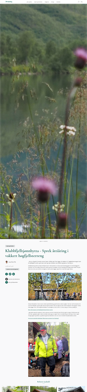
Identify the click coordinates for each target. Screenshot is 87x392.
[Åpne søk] (78, 2)
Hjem (41, 241)
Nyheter (46, 241)
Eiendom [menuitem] (58, 2)
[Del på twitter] (10, 274)
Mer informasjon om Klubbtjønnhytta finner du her (40, 310)
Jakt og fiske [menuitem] (29, 2)
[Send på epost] (13, 274)
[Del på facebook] (6, 274)
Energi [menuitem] (52, 2)
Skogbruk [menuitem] (47, 2)
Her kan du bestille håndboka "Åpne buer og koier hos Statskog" (43, 318)
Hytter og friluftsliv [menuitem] (38, 2)
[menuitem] (9, 2)
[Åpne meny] (81, 2)
